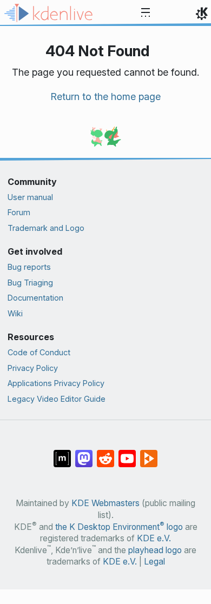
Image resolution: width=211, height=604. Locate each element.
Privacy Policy (33, 368)
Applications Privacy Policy (56, 383)
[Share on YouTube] (127, 453)
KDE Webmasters (105, 503)
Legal (154, 561)
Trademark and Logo (46, 228)
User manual (30, 197)
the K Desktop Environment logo (119, 527)
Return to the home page (105, 96)
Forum (19, 212)
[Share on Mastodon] (84, 453)
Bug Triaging (30, 282)
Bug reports (29, 266)
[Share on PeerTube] (148, 453)
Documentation (35, 297)
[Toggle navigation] (146, 13)
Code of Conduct (39, 352)
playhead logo (155, 550)
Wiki (15, 313)
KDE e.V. (154, 538)
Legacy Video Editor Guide (57, 398)
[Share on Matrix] (62, 453)
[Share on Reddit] (105, 453)
